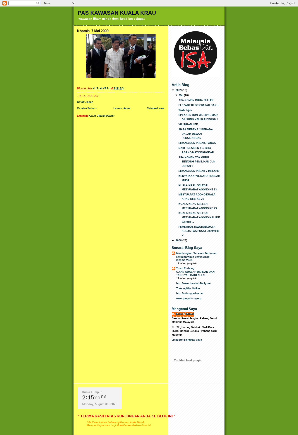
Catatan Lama (155, 108)
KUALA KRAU (185, 314)
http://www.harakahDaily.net (193, 283)
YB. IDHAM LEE (188, 124)
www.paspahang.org (188, 298)
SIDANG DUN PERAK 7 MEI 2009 (198, 171)
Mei (181, 95)
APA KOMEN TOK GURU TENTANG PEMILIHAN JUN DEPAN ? (196, 162)
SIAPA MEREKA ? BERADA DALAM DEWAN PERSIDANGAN (195, 134)
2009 (179, 90)
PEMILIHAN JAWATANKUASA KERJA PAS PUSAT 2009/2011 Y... (198, 231)
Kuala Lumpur (92, 392)
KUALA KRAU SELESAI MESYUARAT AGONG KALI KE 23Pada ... (199, 217)
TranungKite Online (188, 288)
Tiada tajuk (185, 110)
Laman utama (121, 108)
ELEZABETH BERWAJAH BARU (198, 105)
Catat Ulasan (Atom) (102, 115)
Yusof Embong (185, 268)
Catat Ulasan (85, 102)
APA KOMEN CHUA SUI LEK (196, 100)
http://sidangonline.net (190, 293)
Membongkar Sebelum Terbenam (196, 253)
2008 (179, 240)
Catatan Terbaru (87, 108)
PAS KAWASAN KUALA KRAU (117, 13)
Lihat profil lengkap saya (187, 339)
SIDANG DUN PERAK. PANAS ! (197, 143)
